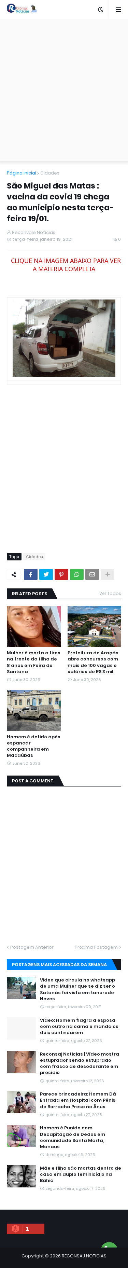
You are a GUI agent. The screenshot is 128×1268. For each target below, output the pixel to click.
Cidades (49, 173)
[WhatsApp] (77, 574)
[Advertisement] (64, 90)
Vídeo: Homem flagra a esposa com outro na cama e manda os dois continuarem (79, 1026)
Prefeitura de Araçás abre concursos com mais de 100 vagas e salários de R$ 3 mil (93, 662)
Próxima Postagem (96, 947)
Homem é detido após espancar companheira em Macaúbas (33, 746)
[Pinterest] (61, 574)
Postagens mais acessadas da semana (59, 964)
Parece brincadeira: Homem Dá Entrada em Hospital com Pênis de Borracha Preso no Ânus (78, 1100)
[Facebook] (31, 574)
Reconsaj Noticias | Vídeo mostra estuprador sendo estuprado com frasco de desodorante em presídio (79, 1063)
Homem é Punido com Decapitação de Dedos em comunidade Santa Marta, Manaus (72, 1137)
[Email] (92, 574)
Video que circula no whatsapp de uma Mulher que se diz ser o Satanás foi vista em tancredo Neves (77, 989)
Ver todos (110, 593)
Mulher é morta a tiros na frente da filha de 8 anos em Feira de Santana (33, 662)
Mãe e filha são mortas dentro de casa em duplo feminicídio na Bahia (80, 1174)
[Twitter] (46, 574)
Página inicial (21, 173)
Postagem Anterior (32, 947)
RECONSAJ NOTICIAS (84, 1256)
